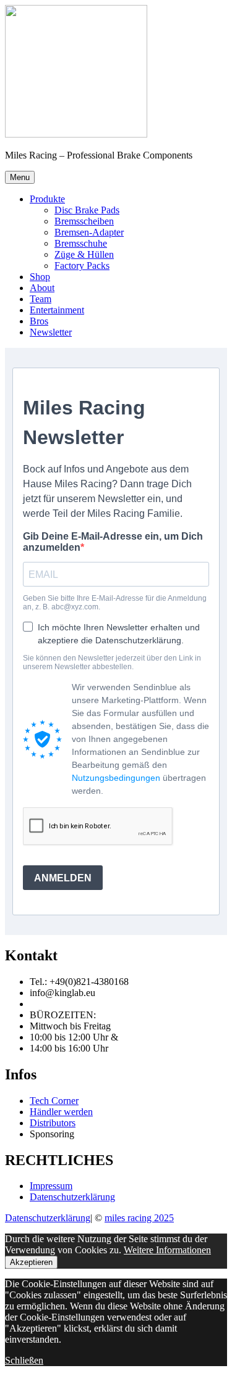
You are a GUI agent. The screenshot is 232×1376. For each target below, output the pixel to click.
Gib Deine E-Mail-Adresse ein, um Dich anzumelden (113, 542)
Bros (39, 321)
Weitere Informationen (167, 1250)
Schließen (24, 1360)
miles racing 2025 (139, 1218)
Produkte (47, 199)
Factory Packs (82, 265)
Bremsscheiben (84, 221)
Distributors (52, 1123)
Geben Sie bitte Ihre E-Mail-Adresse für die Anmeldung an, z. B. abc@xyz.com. (115, 602)
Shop (40, 276)
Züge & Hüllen (84, 254)
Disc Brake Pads (86, 210)
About (42, 287)
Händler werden (61, 1111)
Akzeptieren (31, 1262)
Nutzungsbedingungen (116, 778)
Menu (20, 177)
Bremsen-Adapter (89, 232)
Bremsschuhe (80, 243)
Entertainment (57, 310)
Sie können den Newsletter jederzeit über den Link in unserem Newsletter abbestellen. (112, 662)
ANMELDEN (63, 878)
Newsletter (51, 332)
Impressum (51, 1185)
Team (40, 299)
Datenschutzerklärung (72, 1197)
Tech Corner (54, 1100)
